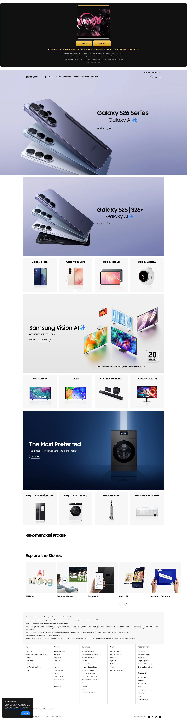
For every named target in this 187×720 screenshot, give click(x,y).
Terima (26, 713)
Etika (139, 696)
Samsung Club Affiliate (117, 670)
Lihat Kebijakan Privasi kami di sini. (17, 708)
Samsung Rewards (115, 651)
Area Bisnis (141, 680)
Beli (110, 128)
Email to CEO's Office (88, 692)
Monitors (56, 683)
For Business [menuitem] (156, 72)
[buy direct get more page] (165, 577)
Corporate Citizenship (144, 664)
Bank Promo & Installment (33, 667)
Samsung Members (115, 654)
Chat (83, 683)
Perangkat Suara (59, 670)
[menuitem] (44, 77)
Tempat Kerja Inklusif (144, 661)
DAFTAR (102, 43)
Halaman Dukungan (88, 651)
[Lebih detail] (93, 122)
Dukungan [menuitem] (147, 72)
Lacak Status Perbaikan (89, 673)
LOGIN (84, 43)
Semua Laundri (58, 676)
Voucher (112, 667)
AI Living (28, 657)
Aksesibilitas (141, 657)
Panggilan (85, 686)
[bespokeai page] (103, 577)
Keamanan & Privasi (144, 654)
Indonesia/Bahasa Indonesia (33, 716)
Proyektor (57, 667)
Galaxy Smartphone (59, 651)
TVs (55, 664)
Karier (139, 687)
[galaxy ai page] (134, 577)
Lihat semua (44, 340)
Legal (52, 716)
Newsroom (141, 693)
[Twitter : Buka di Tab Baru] (152, 717)
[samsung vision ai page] (72, 577)
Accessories (57, 686)
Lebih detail (100, 128)
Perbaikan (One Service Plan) (90, 680)
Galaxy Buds (57, 661)
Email (83, 689)
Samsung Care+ (30, 664)
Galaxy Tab (57, 654)
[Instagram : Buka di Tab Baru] (156, 717)
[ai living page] (41, 577)
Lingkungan (141, 651)
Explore (28, 670)
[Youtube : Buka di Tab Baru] (160, 717)
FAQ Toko (84, 661)
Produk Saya (113, 664)
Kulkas (56, 673)
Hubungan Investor (144, 690)
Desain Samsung (143, 699)
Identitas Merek (142, 683)
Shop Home (29, 651)
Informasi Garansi (87, 664)
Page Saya (113, 661)
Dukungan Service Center (89, 667)
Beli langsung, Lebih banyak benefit (36, 654)
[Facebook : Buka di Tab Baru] (149, 717)
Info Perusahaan (143, 677)
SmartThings (29, 661)
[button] (156, 77)
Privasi (47, 716)
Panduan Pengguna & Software (91, 654)
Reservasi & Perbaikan (88, 670)
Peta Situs (58, 716)
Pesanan (112, 657)
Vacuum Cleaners (59, 680)
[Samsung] (31, 77)
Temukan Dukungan (88, 657)
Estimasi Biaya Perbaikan (89, 676)
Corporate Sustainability (145, 667)
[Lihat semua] (93, 333)
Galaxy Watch (58, 657)
